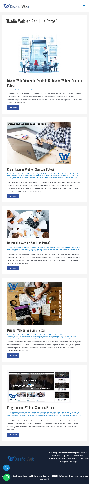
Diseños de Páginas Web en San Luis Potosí (22, 177)
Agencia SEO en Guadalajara (11, 476)
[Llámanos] (6, 467)
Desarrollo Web (19, 175)
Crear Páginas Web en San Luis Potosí (30, 169)
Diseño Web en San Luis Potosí (43, 90)
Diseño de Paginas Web (47, 175)
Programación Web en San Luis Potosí (66, 177)
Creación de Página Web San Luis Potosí (41, 174)
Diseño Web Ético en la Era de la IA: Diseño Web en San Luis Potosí (44, 83)
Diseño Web (32, 90)
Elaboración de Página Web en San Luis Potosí (45, 177)
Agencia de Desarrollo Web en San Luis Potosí (18, 174)
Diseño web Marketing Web (32, 476)
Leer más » (13, 108)
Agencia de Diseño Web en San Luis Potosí (18, 90)
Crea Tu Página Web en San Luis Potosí (39, 247)
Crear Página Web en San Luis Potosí (60, 174)
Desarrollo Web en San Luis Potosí (32, 175)
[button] (6, 477)
